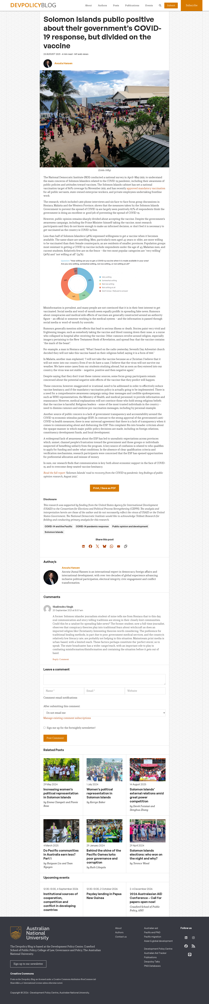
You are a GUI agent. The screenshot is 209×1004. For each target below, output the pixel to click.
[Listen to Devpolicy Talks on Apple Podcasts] (189, 954)
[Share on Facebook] (90, 546)
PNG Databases (152, 966)
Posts (116, 5)
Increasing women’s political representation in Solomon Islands (60, 793)
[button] (160, 5)
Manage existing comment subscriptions (67, 718)
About (88, 5)
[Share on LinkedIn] (83, 546)
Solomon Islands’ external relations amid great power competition (147, 795)
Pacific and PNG (152, 932)
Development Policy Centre (158, 948)
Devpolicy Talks (152, 961)
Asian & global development (158, 941)
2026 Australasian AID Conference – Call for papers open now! (146, 898)
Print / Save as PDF (104, 488)
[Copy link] (125, 546)
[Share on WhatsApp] (111, 546)
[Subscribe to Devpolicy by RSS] (193, 946)
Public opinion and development (130, 526)
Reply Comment (61, 659)
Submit (171, 5)
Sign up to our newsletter (28, 963)
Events (149, 5)
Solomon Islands (54, 532)
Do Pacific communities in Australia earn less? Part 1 (61, 854)
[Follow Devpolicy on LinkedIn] (186, 937)
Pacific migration (152, 936)
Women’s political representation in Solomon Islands (100, 793)
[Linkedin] (63, 587)
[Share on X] (97, 546)
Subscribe (192, 5)
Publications (132, 5)
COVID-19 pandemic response (92, 526)
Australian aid (151, 928)
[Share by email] (118, 546)
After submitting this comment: (61, 706)
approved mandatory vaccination (146, 188)
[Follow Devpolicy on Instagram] (193, 937)
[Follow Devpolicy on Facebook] (186, 946)
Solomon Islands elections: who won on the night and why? (146, 854)
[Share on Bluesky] (104, 546)
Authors (102, 5)
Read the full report (54, 472)
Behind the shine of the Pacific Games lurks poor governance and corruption (104, 856)
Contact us (121, 936)
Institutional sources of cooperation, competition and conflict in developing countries (60, 902)
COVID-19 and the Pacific (58, 526)
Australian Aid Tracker (155, 953)
